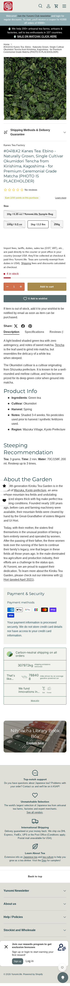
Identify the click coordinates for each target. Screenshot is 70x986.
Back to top (35, 876)
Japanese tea (30, 857)
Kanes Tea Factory (14, 145)
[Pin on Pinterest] (30, 326)
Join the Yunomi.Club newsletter (34, 16)
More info (35, 700)
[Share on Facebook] (23, 326)
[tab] (11, 332)
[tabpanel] (35, 460)
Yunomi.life (16, 974)
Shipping (26, 263)
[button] (56, 6)
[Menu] (64, 6)
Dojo (44, 860)
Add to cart (47, 286)
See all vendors (35, 812)
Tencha (59, 345)
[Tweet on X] (15, 326)
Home (7, 44)
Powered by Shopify (33, 974)
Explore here (35, 743)
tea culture (48, 857)
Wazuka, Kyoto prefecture (30, 490)
